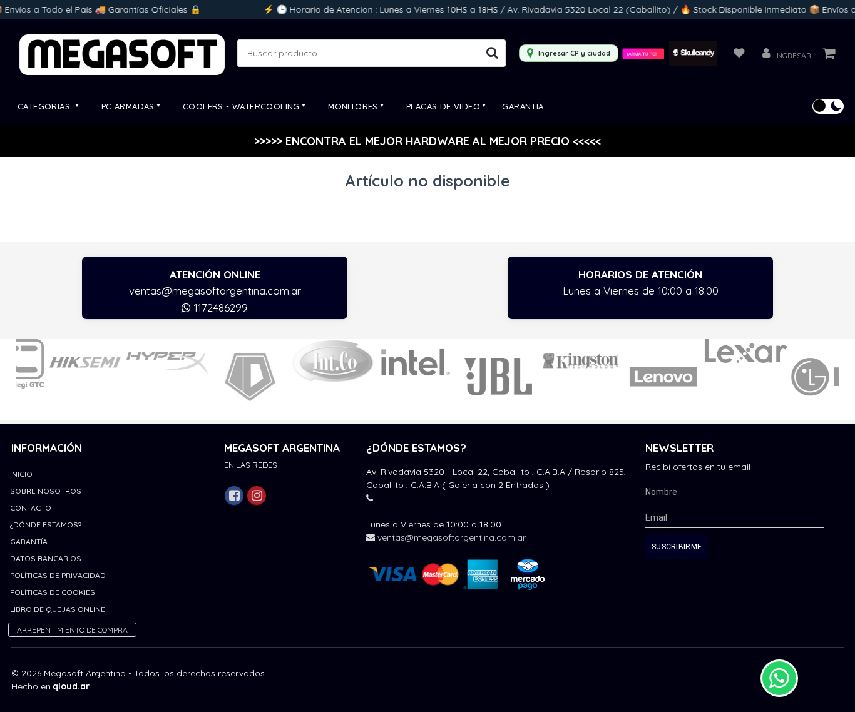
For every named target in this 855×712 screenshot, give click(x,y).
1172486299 (219, 307)
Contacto (30, 507)
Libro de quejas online (57, 609)
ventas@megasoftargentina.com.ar (215, 290)
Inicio (21, 474)
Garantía (522, 106)
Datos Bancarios (45, 558)
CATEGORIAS (45, 106)
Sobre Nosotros (45, 491)
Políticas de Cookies (52, 592)
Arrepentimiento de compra (72, 629)
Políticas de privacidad (58, 575)
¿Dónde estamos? (45, 524)
